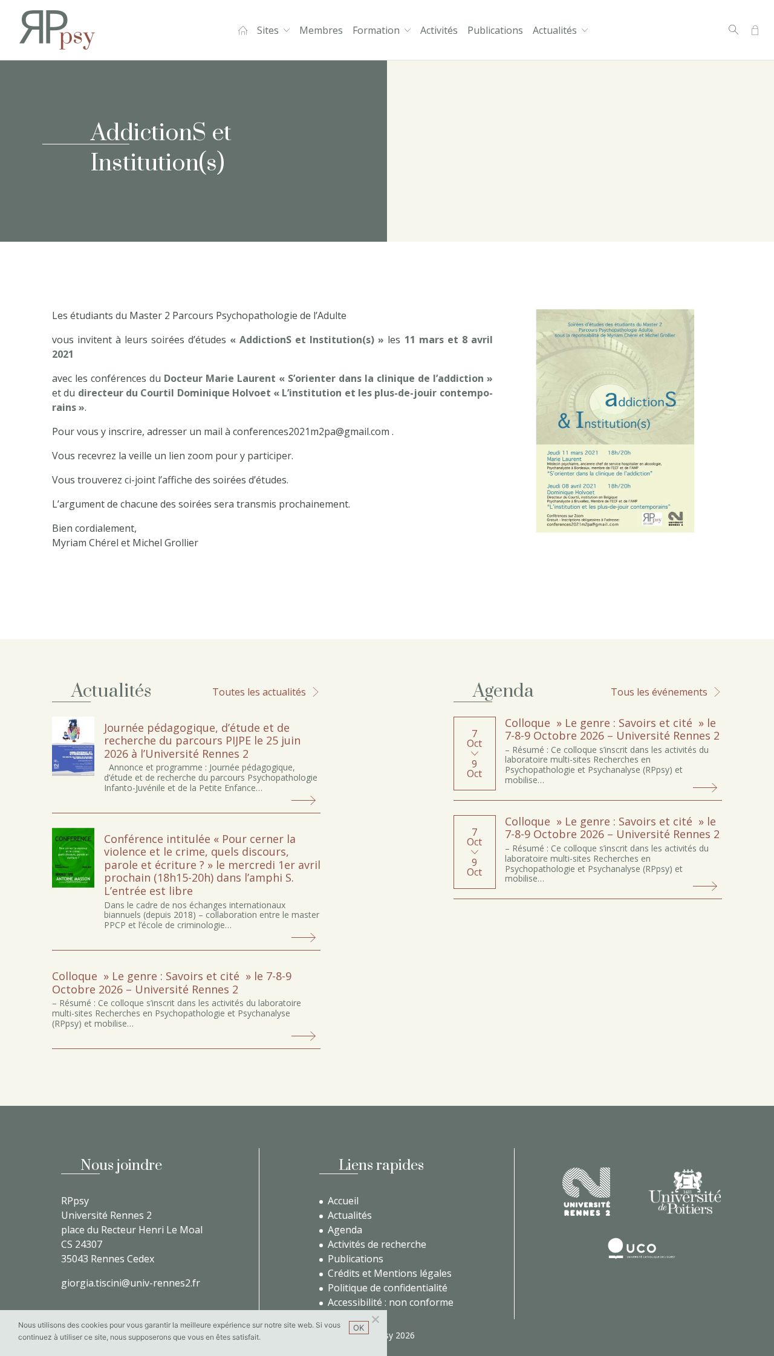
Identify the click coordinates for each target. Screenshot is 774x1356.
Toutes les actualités (259, 692)
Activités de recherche (377, 1244)
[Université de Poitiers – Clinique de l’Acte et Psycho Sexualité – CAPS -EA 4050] (684, 1191)
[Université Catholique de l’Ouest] (641, 1248)
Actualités (555, 30)
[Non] (375, 1319)
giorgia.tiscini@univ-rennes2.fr (130, 1283)
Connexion (755, 30)
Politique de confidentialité (387, 1287)
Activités (439, 30)
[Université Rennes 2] (586, 1191)
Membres (321, 30)
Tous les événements (659, 692)
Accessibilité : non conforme (391, 1302)
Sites (268, 30)
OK (359, 1327)
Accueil (242, 30)
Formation (376, 30)
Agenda (345, 1229)
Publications (495, 30)
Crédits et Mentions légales (390, 1273)
